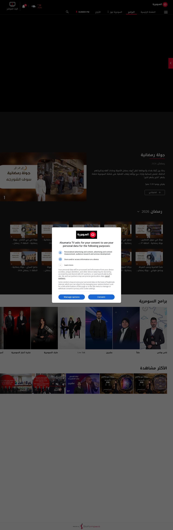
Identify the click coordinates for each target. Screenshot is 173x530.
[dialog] (86, 265)
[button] (86, 265)
